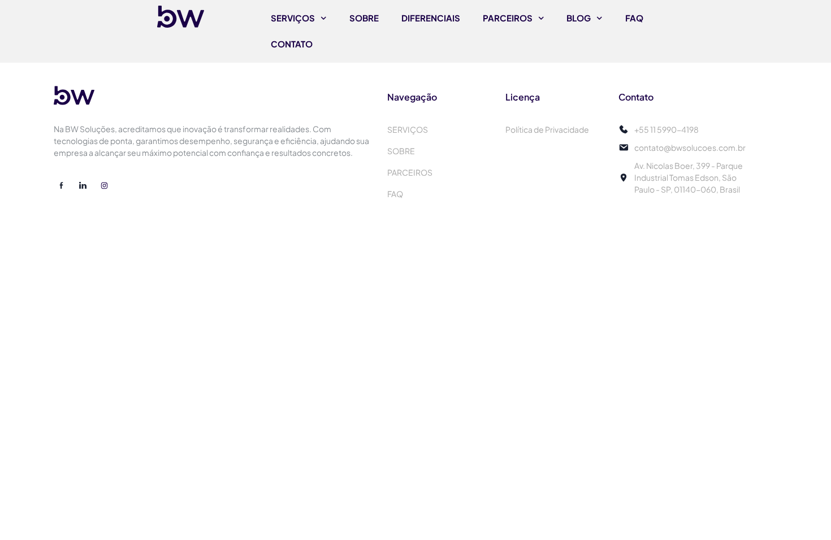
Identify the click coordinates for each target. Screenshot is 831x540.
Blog (578, 17)
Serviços (293, 17)
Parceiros (508, 17)
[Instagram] (104, 185)
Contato (292, 43)
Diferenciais (430, 17)
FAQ (634, 17)
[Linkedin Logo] (82, 185)
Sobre (364, 17)
